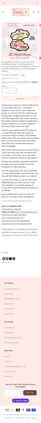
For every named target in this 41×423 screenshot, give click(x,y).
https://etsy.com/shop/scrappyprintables (17, 223)
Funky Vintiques (9, 328)
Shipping (4, 78)
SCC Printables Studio (11, 343)
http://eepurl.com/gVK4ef (11, 209)
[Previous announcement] (4, 2)
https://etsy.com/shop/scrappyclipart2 (16, 220)
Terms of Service (9, 309)
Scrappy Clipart (9, 333)
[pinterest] (7, 258)
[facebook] (3, 258)
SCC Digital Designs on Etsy (13, 338)
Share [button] (6, 253)
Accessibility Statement (11, 289)
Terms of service (9, 418)
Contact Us (7, 361)
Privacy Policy (8, 294)
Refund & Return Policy (11, 299)
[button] (2, 12)
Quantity (4, 86)
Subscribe (30, 393)
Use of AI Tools (9, 314)
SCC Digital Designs (12, 414)
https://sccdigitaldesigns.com (13, 218)
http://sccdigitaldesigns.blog (26, 212)
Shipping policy (20, 418)
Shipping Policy (9, 304)
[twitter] (10, 258)
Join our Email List (10, 371)
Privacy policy (35, 414)
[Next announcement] (37, 2)
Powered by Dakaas (6, 262)
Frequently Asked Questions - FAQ (15, 366)
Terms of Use (8, 376)
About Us (7, 356)
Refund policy (25, 414)
